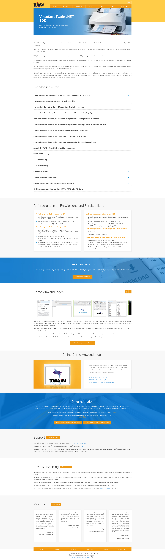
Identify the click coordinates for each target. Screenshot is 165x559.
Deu (129, 2)
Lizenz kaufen (66, 467)
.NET (80, 417)
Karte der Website (76, 557)
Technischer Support (80, 443)
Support (102, 6)
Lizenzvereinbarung (105, 489)
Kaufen (91, 6)
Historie (114, 412)
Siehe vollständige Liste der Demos (82, 343)
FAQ (82, 446)
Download (79, 6)
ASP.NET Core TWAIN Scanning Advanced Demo (101, 382)
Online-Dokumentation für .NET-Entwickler (68, 422)
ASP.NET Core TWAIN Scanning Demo (98, 380)
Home (55, 6)
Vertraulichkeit (86, 557)
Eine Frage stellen (53, 437)
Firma (113, 6)
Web (84, 417)
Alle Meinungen (56, 504)
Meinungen (124, 6)
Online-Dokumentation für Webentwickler (97, 422)
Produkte (66, 6)
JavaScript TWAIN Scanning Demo (98, 377)
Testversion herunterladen (82, 276)
